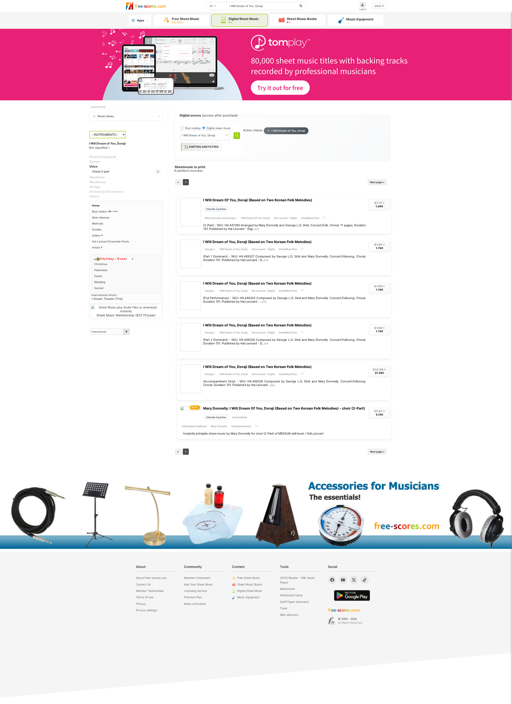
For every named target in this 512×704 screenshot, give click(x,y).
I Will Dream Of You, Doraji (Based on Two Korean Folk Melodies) (257, 200)
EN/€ (378, 6)
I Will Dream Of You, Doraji (255, 217)
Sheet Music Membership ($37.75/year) (126, 315)
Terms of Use (144, 597)
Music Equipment (248, 597)
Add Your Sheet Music (198, 584)
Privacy (141, 603)
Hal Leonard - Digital (285, 217)
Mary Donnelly (219, 426)
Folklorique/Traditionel (194, 426)
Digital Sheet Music (249, 590)
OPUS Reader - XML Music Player (297, 580)
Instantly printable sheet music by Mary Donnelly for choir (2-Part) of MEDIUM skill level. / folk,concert (253, 433)
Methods (97, 223)
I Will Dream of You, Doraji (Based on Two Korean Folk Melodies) (257, 242)
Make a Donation (195, 603)
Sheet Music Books (249, 584)
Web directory (289, 614)
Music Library (106, 116)
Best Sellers (100, 211)
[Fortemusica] (331, 621)
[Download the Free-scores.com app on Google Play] (352, 595)
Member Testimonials (150, 590)
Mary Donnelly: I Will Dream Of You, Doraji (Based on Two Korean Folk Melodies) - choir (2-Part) (284, 408)
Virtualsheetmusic (241, 426)
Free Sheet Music (248, 577)
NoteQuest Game (291, 595)
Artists (96, 247)
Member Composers (197, 577)
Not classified (99, 148)
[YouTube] (343, 580)
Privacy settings (146, 610)
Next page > (377, 182)
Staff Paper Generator (294, 601)
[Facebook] (332, 580)
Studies (97, 229)
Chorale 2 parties (216, 208)
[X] (354, 580)
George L (210, 249)
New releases (100, 217)
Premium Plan (193, 597)
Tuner (283, 608)
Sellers (96, 235)
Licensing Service (195, 590)
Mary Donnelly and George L (221, 217)
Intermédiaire (239, 417)
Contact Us (143, 584)
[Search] (237, 135)
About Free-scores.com (151, 577)
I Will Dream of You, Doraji (288, 130)
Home (96, 205)
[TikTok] (364, 580)
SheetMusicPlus (310, 217)
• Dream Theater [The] (107, 299)
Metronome (287, 588)
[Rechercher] (301, 6)
